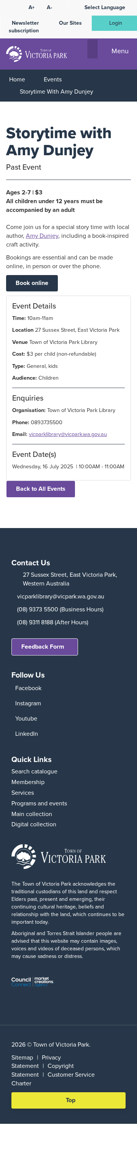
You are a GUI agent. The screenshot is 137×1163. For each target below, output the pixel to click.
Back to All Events (40, 488)
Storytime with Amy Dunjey (56, 91)
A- (49, 7)
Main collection (31, 814)
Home (17, 79)
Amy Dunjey (42, 235)
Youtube (26, 718)
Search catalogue (34, 771)
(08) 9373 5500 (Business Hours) (60, 609)
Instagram (28, 703)
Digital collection (33, 824)
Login (115, 23)
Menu (120, 51)
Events (53, 79)
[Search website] (92, 49)
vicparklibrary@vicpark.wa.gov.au (68, 434)
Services (22, 792)
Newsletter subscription (24, 27)
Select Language (104, 7)
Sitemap (22, 1057)
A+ (32, 7)
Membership (28, 782)
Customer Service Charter (53, 1079)
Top (73, 1102)
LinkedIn (26, 733)
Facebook (28, 688)
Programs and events (39, 803)
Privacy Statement (36, 1062)
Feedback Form (42, 646)
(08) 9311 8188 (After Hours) (52, 622)
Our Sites (70, 23)
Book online (32, 282)
